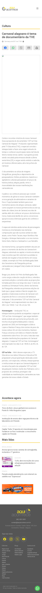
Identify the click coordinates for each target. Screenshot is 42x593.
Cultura (6, 26)
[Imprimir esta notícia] (36, 48)
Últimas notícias (6, 550)
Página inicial (5, 549)
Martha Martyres (19, 550)
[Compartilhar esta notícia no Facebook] (5, 48)
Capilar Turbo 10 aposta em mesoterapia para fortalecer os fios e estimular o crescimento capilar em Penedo (19, 431)
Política (4, 568)
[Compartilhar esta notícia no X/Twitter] (21, 48)
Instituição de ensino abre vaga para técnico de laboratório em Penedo (20, 420)
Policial (4, 570)
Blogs (3, 576)
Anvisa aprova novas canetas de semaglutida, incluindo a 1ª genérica (19, 451)
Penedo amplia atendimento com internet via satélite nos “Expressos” (19, 475)
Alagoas (4, 552)
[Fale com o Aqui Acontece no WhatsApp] (37, 588)
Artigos (4, 554)
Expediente (30, 549)
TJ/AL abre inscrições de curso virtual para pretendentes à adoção (27, 463)
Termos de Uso (31, 556)
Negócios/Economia (7, 572)
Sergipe (4, 574)
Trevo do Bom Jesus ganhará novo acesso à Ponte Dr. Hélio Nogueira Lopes (19, 409)
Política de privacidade (33, 554)
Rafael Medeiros (19, 552)
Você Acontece (6, 578)
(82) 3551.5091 (21, 519)
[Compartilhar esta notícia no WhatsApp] (13, 48)
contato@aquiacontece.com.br (21, 522)
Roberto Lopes (18, 554)
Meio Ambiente (6, 564)
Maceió (4, 562)
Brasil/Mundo (5, 556)
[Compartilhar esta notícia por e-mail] (28, 48)
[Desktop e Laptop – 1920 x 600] (17, 494)
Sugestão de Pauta (32, 552)
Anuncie (29, 550)
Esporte (4, 560)
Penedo (4, 566)
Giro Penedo (18, 549)
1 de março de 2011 (10, 41)
